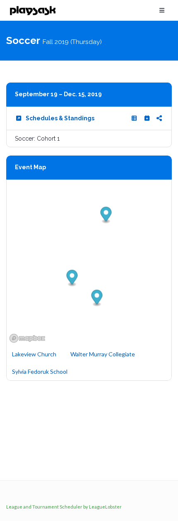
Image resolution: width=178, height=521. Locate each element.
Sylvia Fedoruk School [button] (39, 371)
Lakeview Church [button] (34, 354)
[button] (97, 298)
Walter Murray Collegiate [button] (102, 354)
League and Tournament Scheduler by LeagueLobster (64, 506)
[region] (89, 263)
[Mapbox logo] (27, 338)
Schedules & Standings (60, 118)
